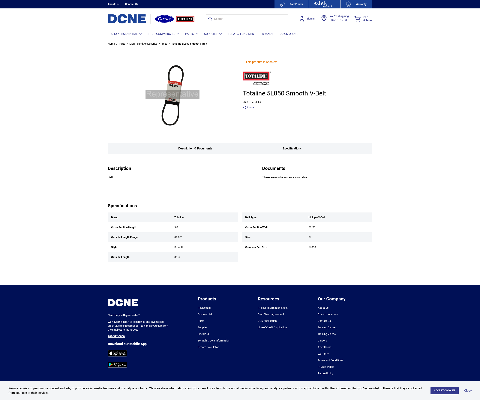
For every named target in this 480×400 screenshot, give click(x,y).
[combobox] (247, 18)
